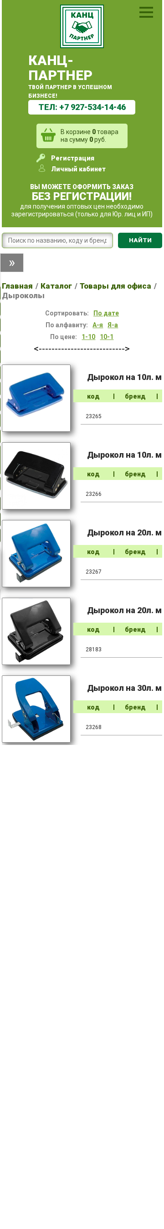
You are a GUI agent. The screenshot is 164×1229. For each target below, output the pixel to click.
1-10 (88, 336)
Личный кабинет (78, 169)
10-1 (106, 336)
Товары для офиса (115, 285)
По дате (106, 313)
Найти (140, 240)
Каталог (56, 285)
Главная (17, 285)
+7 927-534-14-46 (92, 107)
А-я (97, 325)
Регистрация (72, 158)
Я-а (113, 325)
